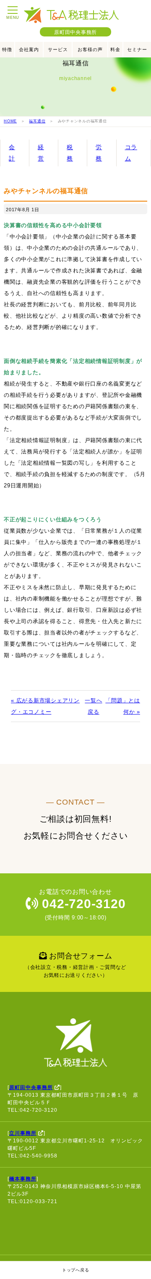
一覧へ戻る (93, 706)
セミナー (137, 49)
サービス (58, 49)
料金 (115, 49)
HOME (10, 121)
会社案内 (29, 49)
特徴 (7, 49)
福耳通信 (37, 121)
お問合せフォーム (75, 965)
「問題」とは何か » (122, 706)
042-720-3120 (82, 904)
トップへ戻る (75, 1270)
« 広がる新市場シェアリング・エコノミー (45, 706)
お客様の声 (90, 49)
